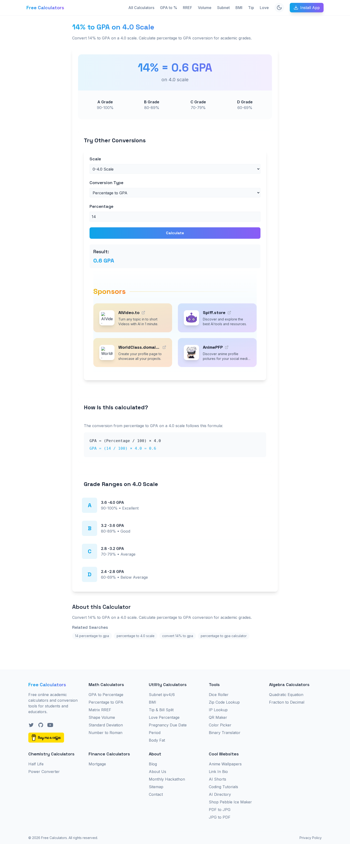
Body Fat (157, 740)
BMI (238, 7)
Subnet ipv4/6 (162, 694)
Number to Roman (105, 732)
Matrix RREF (100, 709)
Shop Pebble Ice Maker (230, 802)
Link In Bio (218, 771)
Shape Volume (102, 717)
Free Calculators (45, 8)
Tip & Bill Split (161, 709)
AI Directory (220, 794)
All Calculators (141, 7)
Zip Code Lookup (224, 702)
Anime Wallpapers (225, 764)
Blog (153, 764)
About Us (157, 771)
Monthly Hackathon (167, 779)
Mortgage (97, 764)
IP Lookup (218, 709)
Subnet (223, 7)
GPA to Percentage (106, 694)
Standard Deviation (106, 725)
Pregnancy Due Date (168, 725)
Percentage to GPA (106, 702)
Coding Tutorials (223, 786)
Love (264, 7)
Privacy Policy (311, 838)
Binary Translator (224, 732)
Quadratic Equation (286, 694)
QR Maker (218, 717)
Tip (251, 7)
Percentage (101, 206)
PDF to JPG (219, 809)
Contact (156, 794)
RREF (187, 7)
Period (154, 732)
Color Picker (220, 725)
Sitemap (156, 786)
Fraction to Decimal (286, 702)
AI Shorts (217, 779)
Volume (204, 7)
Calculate (175, 232)
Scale (95, 159)
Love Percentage (164, 717)
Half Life (36, 764)
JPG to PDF (219, 817)
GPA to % (168, 7)
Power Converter (44, 771)
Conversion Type (106, 182)
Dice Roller (219, 694)
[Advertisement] (45, 94)
